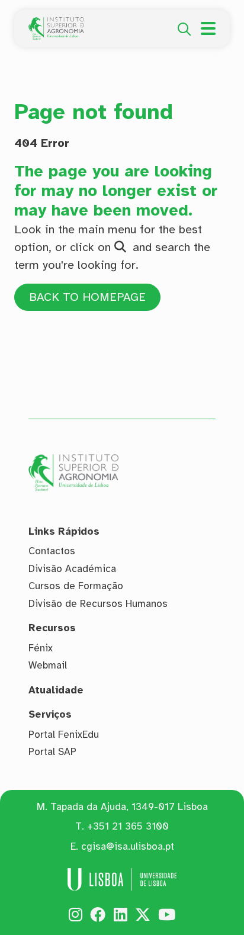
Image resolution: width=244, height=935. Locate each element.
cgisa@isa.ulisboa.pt (127, 846)
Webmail (47, 665)
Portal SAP (52, 752)
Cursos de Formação (75, 586)
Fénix (40, 648)
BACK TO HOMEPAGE (87, 297)
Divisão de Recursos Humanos (98, 603)
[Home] (56, 24)
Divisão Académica (72, 569)
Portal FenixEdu (63, 734)
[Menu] (208, 28)
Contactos (51, 551)
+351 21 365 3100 (128, 826)
